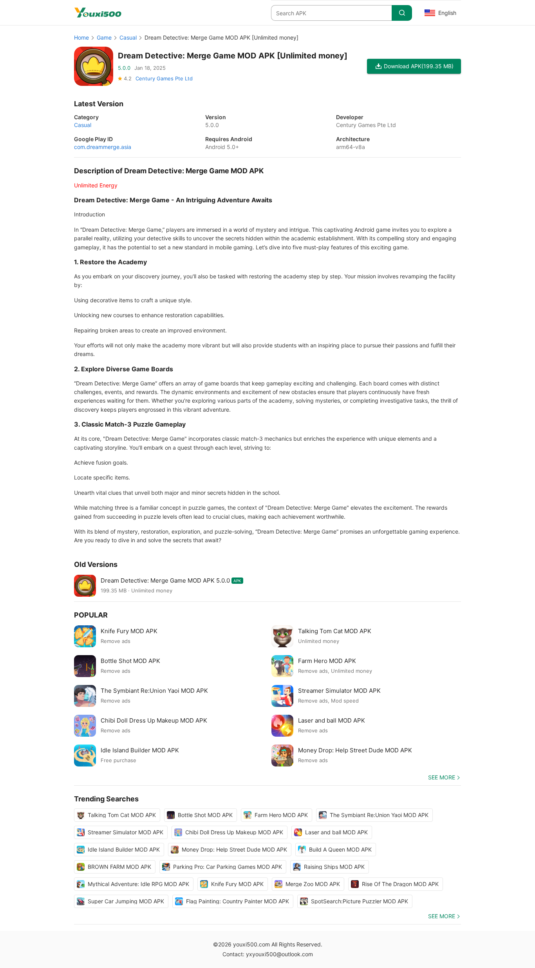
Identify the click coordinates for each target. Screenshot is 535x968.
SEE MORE (441, 777)
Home (81, 37)
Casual (128, 37)
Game (104, 37)
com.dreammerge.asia (102, 146)
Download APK (419, 66)
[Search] (402, 13)
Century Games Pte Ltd (164, 78)
